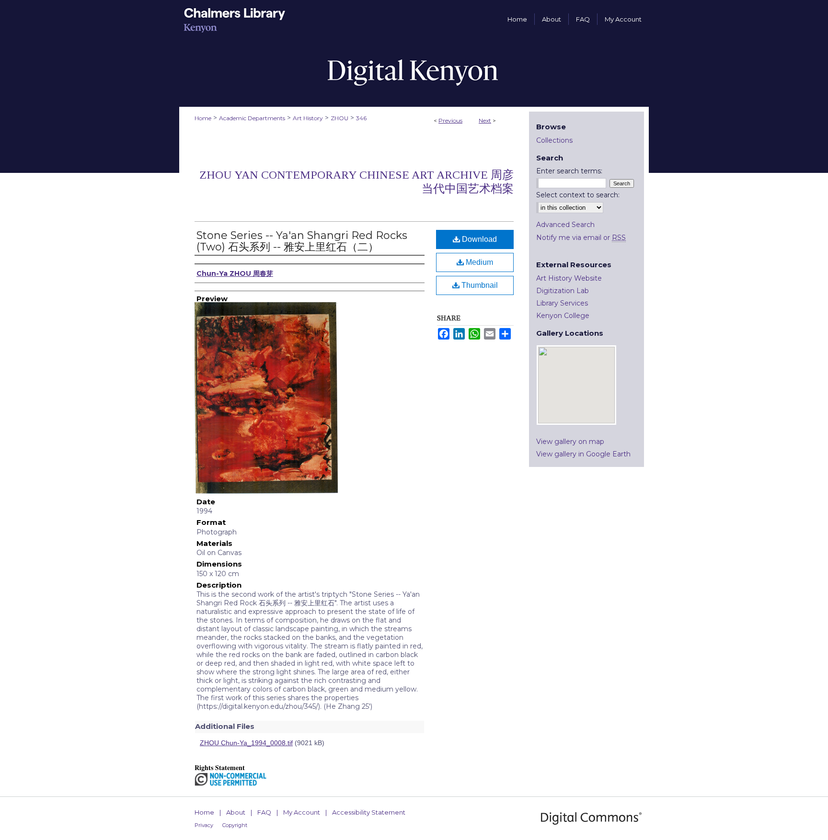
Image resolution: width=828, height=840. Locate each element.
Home (203, 118)
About (235, 812)
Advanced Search (565, 224)
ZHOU (339, 118)
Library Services (562, 303)
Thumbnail (479, 285)
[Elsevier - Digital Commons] (591, 818)
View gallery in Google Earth (583, 454)
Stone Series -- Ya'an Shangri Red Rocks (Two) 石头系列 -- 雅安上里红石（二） (301, 241)
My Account (301, 812)
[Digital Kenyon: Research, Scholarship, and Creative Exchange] (414, 72)
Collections (554, 140)
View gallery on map (570, 441)
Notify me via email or (581, 237)
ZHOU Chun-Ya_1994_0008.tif (246, 743)
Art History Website (569, 278)
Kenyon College (562, 315)
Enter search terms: (569, 171)
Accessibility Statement (368, 812)
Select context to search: (578, 195)
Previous (450, 120)
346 (361, 118)
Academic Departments (252, 118)
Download (478, 239)
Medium (478, 262)
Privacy (204, 825)
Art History (308, 118)
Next (485, 120)
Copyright (234, 825)
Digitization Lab (562, 290)
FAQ (264, 812)
